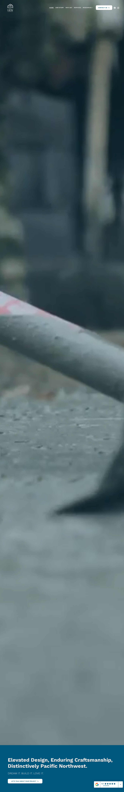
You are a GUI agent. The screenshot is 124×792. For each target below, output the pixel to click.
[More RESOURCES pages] (92, 7)
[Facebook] (114, 8)
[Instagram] (118, 8)
